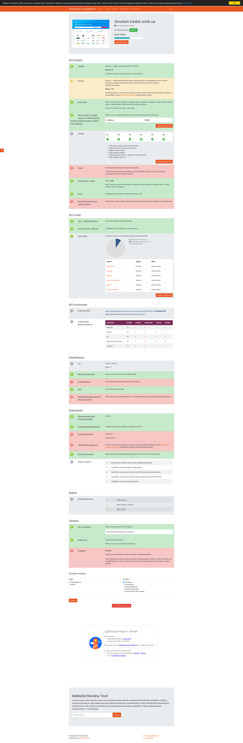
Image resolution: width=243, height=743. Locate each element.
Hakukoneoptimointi (132, 589)
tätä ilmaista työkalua (127, 95)
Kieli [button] (170, 9)
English (109, 275)
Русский (109, 271)
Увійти (109, 285)
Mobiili (73, 584)
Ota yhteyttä (124, 9)
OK (234, 3)
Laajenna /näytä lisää (164, 126)
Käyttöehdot (149, 738)
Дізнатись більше (113, 280)
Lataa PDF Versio (121, 42)
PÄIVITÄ (133, 30)
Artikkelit (115, 9)
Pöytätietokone (76, 582)
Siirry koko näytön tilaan (121, 606)
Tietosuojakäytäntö (151, 736)
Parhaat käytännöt (131, 587)
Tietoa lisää (187, 3)
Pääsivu (100, 9)
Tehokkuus (128, 582)
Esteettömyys (129, 584)
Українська (110, 266)
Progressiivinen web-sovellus (135, 591)
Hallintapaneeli (135, 9)
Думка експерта (112, 289)
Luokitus (107, 9)
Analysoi (73, 600)
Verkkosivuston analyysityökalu (82, 9)
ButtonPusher (85, 738)
